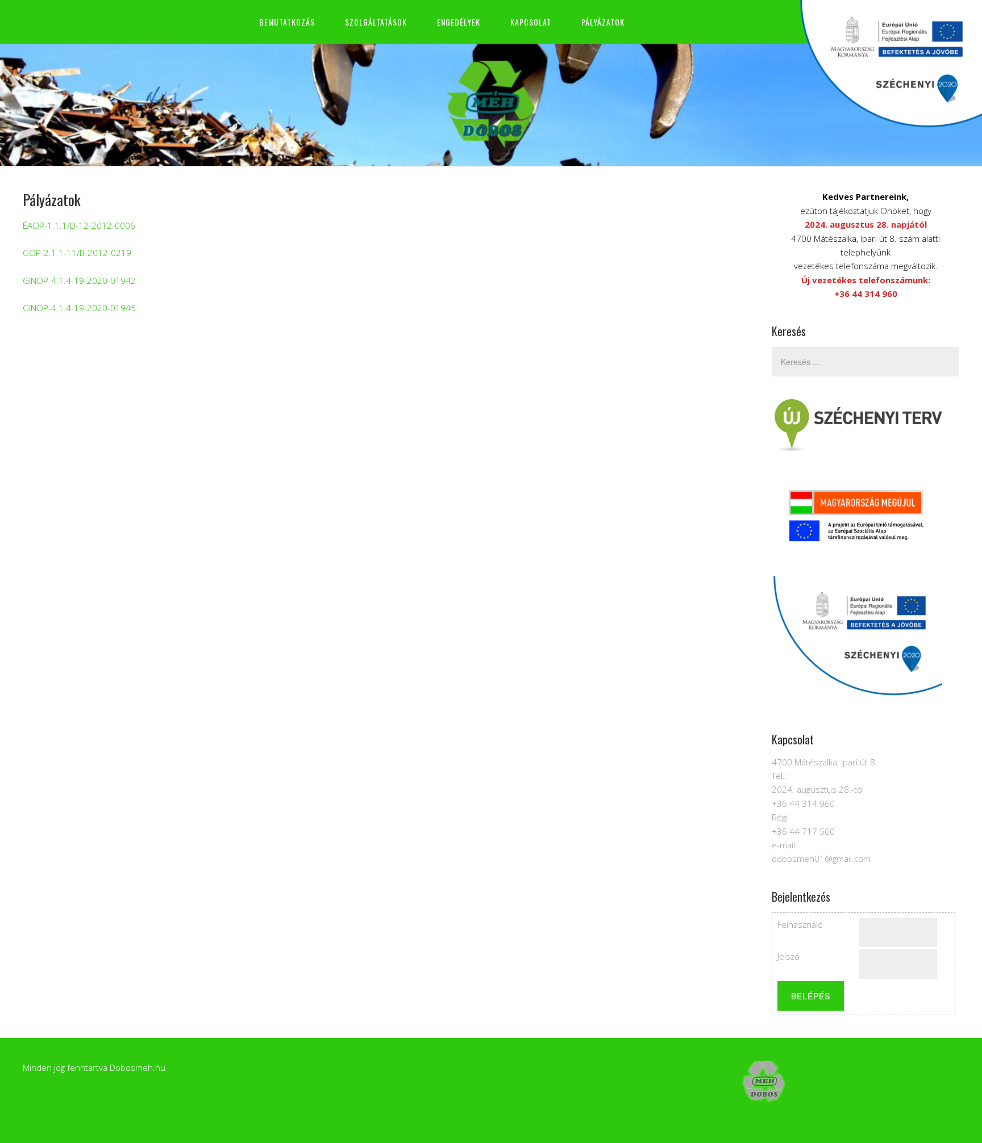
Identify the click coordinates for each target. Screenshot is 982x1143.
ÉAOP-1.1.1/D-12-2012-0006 (79, 225)
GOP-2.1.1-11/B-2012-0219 (77, 252)
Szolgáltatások (376, 22)
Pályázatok (603, 22)
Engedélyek (458, 22)
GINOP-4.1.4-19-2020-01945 (79, 307)
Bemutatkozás (287, 22)
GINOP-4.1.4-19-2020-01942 (79, 280)
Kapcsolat (530, 22)
